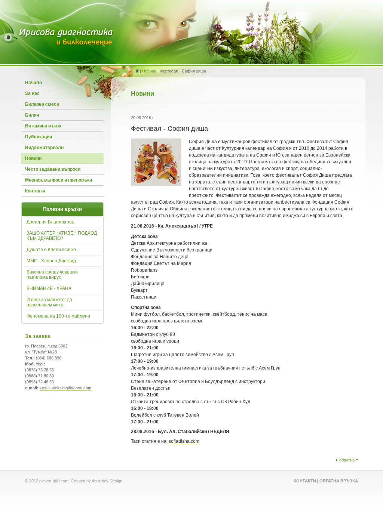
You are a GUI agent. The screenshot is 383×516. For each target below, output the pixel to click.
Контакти (35, 191)
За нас (32, 93)
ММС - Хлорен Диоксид (51, 260)
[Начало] (66, 44)
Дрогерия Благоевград (50, 222)
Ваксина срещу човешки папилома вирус (52, 274)
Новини (33, 158)
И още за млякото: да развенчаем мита (49, 302)
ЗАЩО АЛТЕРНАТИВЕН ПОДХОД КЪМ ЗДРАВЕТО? (62, 236)
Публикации (38, 136)
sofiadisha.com (184, 441)
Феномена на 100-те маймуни (58, 316)
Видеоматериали (44, 147)
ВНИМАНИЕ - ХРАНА (49, 288)
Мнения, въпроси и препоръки (58, 180)
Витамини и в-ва (43, 126)
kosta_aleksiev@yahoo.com (65, 388)
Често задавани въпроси (52, 169)
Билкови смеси (42, 104)
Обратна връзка (338, 481)
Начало (33, 82)
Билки (32, 115)
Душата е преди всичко (51, 249)
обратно (347, 460)
